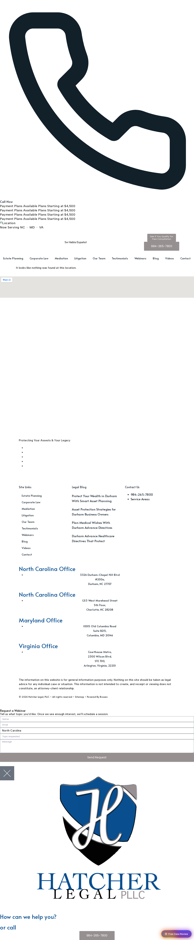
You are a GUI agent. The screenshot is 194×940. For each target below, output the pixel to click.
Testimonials (120, 258)
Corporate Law (39, 258)
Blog (156, 258)
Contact (185, 258)
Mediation (61, 258)
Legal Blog (79, 487)
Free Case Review (178, 934)
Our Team (99, 258)
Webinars (140, 258)
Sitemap (79, 696)
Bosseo (104, 696)
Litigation (80, 258)
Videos (169, 258)
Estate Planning (13, 258)
